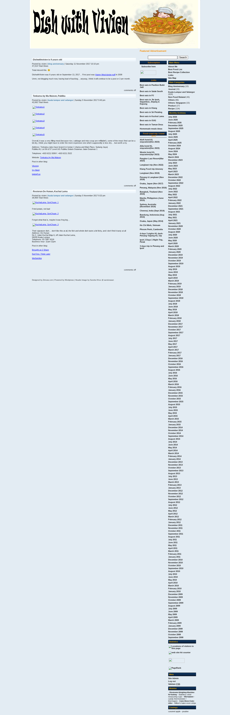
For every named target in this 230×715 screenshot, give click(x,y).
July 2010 (172, 574)
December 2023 (175, 160)
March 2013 (173, 482)
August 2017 (174, 335)
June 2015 (173, 410)
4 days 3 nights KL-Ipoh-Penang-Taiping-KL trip (151, 234)
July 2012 (172, 505)
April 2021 (173, 220)
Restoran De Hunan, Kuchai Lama (50, 191)
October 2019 (174, 261)
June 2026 (173, 120)
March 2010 (173, 586)
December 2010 (175, 560)
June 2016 (173, 376)
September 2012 (175, 499)
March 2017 (173, 350)
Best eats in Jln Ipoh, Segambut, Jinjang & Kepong (150, 101)
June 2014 (173, 445)
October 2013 (174, 468)
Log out (172, 681)
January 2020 (174, 252)
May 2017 (172, 344)
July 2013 (172, 476)
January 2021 (174, 223)
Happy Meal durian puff (105, 75)
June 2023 (173, 166)
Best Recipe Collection (179, 72)
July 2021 (172, 215)
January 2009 (174, 626)
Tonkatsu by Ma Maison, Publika (49, 96)
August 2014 (174, 439)
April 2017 (173, 347)
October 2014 (174, 433)
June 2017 (173, 341)
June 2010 (173, 577)
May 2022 (172, 194)
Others (171, 100)
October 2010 (174, 565)
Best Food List (175, 69)
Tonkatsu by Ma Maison (50, 157)
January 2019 (174, 286)
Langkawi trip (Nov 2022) (151, 165)
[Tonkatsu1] (38, 107)
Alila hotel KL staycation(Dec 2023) (150, 147)
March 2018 (173, 315)
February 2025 (174, 143)
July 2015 (172, 407)
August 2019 (174, 266)
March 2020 (173, 246)
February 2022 (174, 200)
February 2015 (174, 422)
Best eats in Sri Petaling (151, 112)
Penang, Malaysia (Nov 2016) (153, 188)
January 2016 (174, 390)
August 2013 (174, 473)
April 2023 (173, 171)
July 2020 (172, 235)
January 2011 (174, 557)
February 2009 (174, 623)
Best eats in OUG (148, 120)
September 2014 (175, 436)
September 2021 (175, 209)
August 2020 (174, 232)
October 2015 (174, 399)
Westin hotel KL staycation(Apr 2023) (149, 153)
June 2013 (173, 479)
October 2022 (174, 180)
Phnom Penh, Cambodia (151, 229)
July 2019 (172, 269)
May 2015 (172, 413)
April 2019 (173, 278)
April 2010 (173, 583)
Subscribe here (148, 66)
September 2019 (175, 263)
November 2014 (175, 430)
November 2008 (175, 632)
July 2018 (172, 304)
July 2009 (172, 609)
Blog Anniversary (176, 86)
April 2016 (173, 381)
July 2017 (172, 338)
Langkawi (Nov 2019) (150, 173)
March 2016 (173, 384)
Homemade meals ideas (151, 129)
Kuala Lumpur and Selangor (181, 92)
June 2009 (173, 611)
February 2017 (174, 353)
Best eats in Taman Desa (151, 124)
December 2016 (175, 358)
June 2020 (173, 238)
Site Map (172, 78)
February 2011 (174, 554)
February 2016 (174, 387)
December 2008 (175, 629)
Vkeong (35, 166)
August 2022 (174, 186)
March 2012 (173, 516)
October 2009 (174, 600)
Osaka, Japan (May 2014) (151, 221)
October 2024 (174, 146)
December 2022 (175, 177)
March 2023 (173, 174)
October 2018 (174, 295)
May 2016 (172, 378)
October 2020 (174, 229)
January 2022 (174, 203)
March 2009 (173, 620)
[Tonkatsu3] (38, 121)
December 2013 (175, 462)
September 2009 (175, 603)
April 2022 (173, 197)
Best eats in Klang (148, 108)
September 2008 (175, 637)
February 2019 (174, 284)
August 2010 (174, 571)
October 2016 (174, 364)
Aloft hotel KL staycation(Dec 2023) (150, 141)
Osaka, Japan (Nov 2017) (151, 183)
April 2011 (172, 548)
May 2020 (172, 240)
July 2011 (172, 539)
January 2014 (174, 459)
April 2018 (173, 312)
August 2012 (174, 502)
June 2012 (173, 508)
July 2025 (172, 134)
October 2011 (174, 531)
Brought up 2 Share (40, 250)
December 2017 (175, 324)
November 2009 (175, 597)
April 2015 (173, 416)
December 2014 (175, 427)
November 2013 (175, 465)
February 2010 (174, 588)
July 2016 (172, 373)
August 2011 (174, 537)
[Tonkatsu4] (38, 128)
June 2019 (173, 272)
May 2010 (172, 580)
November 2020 (175, 226)
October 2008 (174, 634)
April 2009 (173, 617)
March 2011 (173, 551)
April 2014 (173, 450)
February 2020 (174, 249)
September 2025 (175, 128)
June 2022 (173, 192)
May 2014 (172, 447)
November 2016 (175, 361)
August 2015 (174, 404)
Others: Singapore (177, 103)
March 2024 (173, 157)
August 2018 (174, 301)
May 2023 (172, 169)
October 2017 (174, 330)
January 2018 (174, 321)
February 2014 (174, 456)
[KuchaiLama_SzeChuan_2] (45, 213)
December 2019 (175, 255)
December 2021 (175, 206)
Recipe (171, 108)
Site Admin (173, 678)
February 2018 (174, 318)
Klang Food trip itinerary (151, 169)
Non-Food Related (177, 97)
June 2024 (173, 151)
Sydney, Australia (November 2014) (148, 205)
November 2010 (175, 563)
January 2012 (174, 522)
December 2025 (175, 125)
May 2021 (172, 217)
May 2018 (172, 309)
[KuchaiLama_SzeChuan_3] (45, 224)
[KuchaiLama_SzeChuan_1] (45, 202)
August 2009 (174, 606)
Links (170, 75)
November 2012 (175, 493)
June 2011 (173, 542)
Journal (171, 89)
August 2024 (174, 148)
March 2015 (173, 419)
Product (172, 106)
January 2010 (174, 591)
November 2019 (175, 258)
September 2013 (175, 470)
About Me (172, 66)
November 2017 (175, 327)
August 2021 (174, 212)
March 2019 (173, 281)
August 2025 (174, 131)
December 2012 (175, 491)
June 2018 (173, 307)
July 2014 (172, 442)
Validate (174, 684)
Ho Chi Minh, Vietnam (150, 225)
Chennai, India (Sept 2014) (152, 211)
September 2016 (175, 367)
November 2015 (175, 396)
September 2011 (175, 534)
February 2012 (174, 519)
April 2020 (173, 243)
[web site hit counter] (179, 652)
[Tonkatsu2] (38, 114)
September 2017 (175, 332)
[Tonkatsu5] (38, 134)
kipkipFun (36, 174)
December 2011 (175, 525)
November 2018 (175, 292)
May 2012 (172, 511)
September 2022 (175, 183)
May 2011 (172, 545)
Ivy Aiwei (36, 170)
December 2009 (175, 594)
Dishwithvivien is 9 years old (47, 59)
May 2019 (172, 275)
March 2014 (173, 453)
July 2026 (172, 117)
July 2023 (172, 163)
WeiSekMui (37, 258)
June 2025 (173, 137)
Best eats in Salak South (151, 91)
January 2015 (174, 424)
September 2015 (175, 401)
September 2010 (175, 568)
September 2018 (175, 298)
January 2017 (174, 355)
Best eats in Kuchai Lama (152, 116)
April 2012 (173, 514)
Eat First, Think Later (41, 254)
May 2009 (172, 614)
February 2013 (174, 485)
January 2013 (174, 488)
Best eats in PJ (147, 95)
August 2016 (174, 370)
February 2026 (174, 123)
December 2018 (175, 289)
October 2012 (174, 496)
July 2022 (172, 189)
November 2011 (175, 528)
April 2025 (173, 140)
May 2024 (172, 154)
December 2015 (175, 393)
